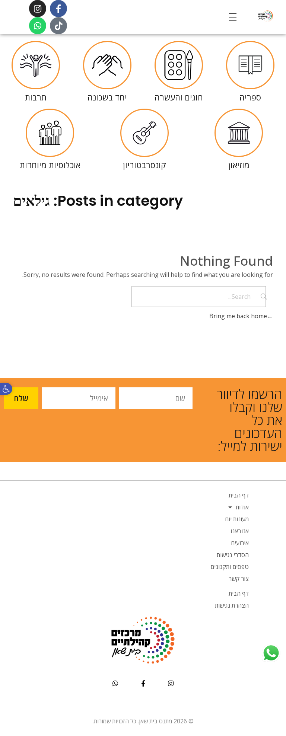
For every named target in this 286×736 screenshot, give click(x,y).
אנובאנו (240, 531)
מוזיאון (239, 164)
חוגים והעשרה (179, 97)
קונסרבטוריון (144, 164)
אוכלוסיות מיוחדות (50, 164)
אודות (242, 507)
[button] (6, 389)
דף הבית (239, 495)
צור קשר (239, 578)
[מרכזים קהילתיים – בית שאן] (254, 15)
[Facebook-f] (58, 8)
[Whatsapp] (37, 25)
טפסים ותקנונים (229, 566)
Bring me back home (238, 316)
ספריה (250, 97)
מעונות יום (237, 519)
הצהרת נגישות (232, 605)
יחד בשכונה (107, 97)
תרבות (36, 97)
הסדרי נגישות (233, 555)
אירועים (240, 543)
